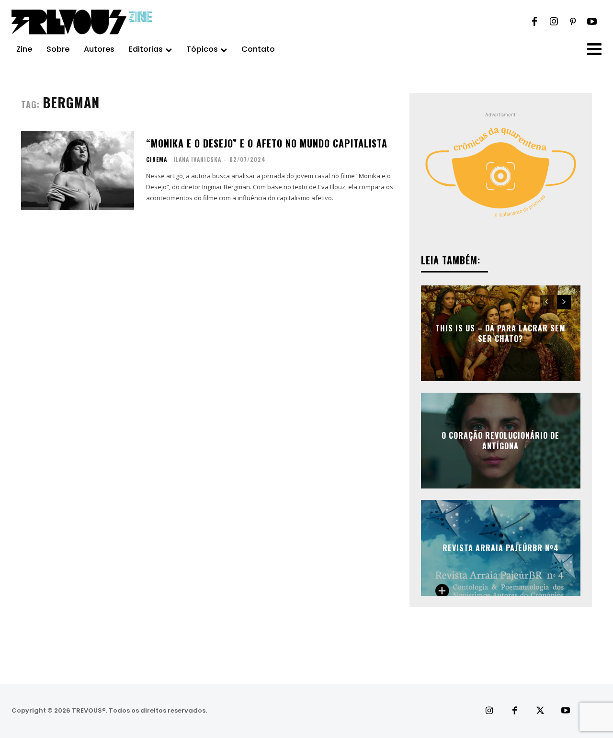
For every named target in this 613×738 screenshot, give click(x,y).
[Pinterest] (572, 22)
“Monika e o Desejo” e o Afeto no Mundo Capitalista (266, 143)
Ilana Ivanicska (197, 159)
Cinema (156, 159)
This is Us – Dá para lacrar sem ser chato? (500, 333)
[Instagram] (553, 22)
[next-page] (564, 302)
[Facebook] (534, 22)
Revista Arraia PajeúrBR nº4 (501, 548)
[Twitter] (540, 711)
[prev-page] (547, 302)
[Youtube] (592, 22)
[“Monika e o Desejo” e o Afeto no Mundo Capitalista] (77, 170)
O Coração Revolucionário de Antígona (500, 440)
